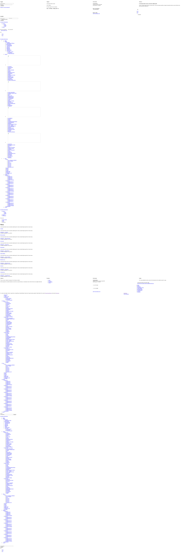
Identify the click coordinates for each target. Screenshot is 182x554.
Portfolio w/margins (9, 384)
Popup (7, 355)
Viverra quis (2, 241)
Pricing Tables (8, 321)
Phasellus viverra (2, 259)
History (5, 25)
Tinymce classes (8, 303)
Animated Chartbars (9, 483)
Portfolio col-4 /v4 (9, 525)
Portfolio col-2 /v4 (9, 393)
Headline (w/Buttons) (9, 316)
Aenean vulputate (2, 253)
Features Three (6, 332)
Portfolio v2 (6, 385)
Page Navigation (8, 328)
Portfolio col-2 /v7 (9, 404)
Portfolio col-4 (8, 383)
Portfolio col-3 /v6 (9, 401)
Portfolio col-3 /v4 (9, 524)
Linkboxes (7, 442)
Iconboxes (7, 466)
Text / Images (8, 436)
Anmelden (2, 5)
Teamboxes (7, 353)
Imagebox (7, 307)
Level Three (6, 297)
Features (3, 300)
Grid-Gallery (8, 314)
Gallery (7, 306)
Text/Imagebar (8, 309)
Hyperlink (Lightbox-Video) (10, 318)
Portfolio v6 (6, 530)
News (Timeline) (8, 365)
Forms (7, 334)
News (3, 221)
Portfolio (3, 379)
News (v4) (7, 369)
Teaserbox (7, 342)
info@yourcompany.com (96, 291)
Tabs (6, 320)
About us (3, 211)
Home (138, 285)
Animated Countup (9, 322)
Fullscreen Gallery (9, 312)
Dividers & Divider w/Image (10, 339)
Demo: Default (4, 219)
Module (4, 418)
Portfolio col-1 (8, 381)
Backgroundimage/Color (9, 358)
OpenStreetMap (8, 337)
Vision (5, 26)
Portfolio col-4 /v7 (9, 536)
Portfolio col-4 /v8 (9, 409)
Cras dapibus (8, 299)
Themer (5, 295)
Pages (3, 220)
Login (7, 325)
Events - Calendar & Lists (10, 471)
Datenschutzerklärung (48, 293)
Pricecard (7, 346)
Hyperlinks (7, 304)
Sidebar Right (6, 376)
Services (5, 374)
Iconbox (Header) (8, 313)
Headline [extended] (9, 326)
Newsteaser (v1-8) (9, 371)
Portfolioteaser (6, 411)
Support (3, 214)
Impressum (57, 293)
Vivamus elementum (9, 430)
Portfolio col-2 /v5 (9, 397)
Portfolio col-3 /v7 (9, 405)
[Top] (0, 545)
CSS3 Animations (8, 454)
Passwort (1, 4)
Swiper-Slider (8, 472)
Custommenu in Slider (9, 344)
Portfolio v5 (6, 396)
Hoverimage (8, 359)
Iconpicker (6, 424)
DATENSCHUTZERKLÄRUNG (142, 283)
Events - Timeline (8, 340)
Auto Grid (138, 291)
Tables (7, 305)
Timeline (7, 310)
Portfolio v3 (6, 519)
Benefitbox (7, 338)
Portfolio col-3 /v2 (9, 387)
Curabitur (1, 228)
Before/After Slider (9, 477)
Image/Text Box (8, 315)
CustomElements (139, 290)
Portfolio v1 (6, 380)
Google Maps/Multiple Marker (10, 336)
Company (3, 23)
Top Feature (139, 286)
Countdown (8, 324)
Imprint (50, 282)
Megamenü (6, 294)
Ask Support (50, 281)
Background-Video (9, 343)
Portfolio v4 (6, 392)
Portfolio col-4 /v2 (9, 518)
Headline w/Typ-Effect (9, 352)
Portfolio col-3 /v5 (9, 398)
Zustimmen (125, 293)
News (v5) (7, 370)
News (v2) (7, 367)
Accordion (7, 333)
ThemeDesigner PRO (140, 287)
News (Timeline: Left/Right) (10, 495)
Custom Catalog (6, 296)
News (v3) (7, 368)
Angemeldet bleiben (4, 19)
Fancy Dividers (8, 360)
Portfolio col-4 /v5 (9, 399)
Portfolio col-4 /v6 (9, 402)
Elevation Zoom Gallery (9, 311)
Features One (6, 301)
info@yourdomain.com (96, 13)
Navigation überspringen (4, 209)
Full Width (5, 378)
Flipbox (7, 362)
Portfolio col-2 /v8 (9, 407)
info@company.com (4, 30)
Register (1, 7)
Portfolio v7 (6, 403)
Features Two (6, 317)
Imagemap (7, 327)
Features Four (6, 347)
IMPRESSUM (150, 283)
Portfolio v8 (6, 406)
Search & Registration (9, 354)
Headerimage (8, 489)
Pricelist (7, 460)
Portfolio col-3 (8, 513)
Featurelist (7, 330)
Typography (8, 302)
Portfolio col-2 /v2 (9, 386)
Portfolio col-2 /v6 (9, 400)
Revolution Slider (139, 289)
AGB (153, 283)
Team (5, 24)
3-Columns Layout (7, 377)
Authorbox (7, 361)
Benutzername (2, 3)
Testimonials (4, 215)
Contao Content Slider (9, 448)
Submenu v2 (8, 331)
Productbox (8, 345)
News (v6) (7, 501)
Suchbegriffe (2, 414)
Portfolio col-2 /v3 (9, 389)
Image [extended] (8, 459)
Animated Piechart (9, 323)
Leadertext (7, 356)
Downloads (8, 350)
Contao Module (139, 288)
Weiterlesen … (4, 232)
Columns (7, 319)
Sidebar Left (6, 507)
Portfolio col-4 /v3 (9, 391)
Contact (4, 542)
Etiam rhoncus (2, 247)
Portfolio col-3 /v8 (9, 408)
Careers (5, 375)
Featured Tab (8, 357)
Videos (7, 465)
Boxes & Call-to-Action (9, 349)
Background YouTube (9, 308)
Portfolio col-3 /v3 (9, 390)
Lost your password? (6, 7)
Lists (6, 351)
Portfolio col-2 (8, 512)
